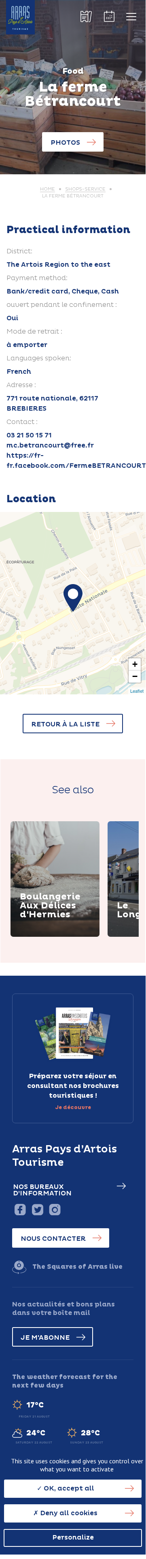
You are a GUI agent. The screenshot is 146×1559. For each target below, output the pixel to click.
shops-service (85, 189)
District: (19, 251)
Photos (65, 143)
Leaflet (137, 690)
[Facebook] (20, 1209)
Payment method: (37, 278)
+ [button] (135, 664)
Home (47, 189)
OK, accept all (68, 1488)
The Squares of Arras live (77, 1267)
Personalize (73, 1537)
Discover (45, 935)
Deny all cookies (67, 1513)
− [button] (135, 676)
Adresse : (21, 385)
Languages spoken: (38, 358)
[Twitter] (37, 1209)
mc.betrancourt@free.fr (50, 445)
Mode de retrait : (34, 332)
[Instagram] (54, 1209)
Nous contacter (53, 1239)
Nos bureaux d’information (42, 1190)
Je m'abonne (45, 1338)
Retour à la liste (65, 724)
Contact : (22, 422)
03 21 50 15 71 (29, 435)
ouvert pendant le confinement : (61, 305)
